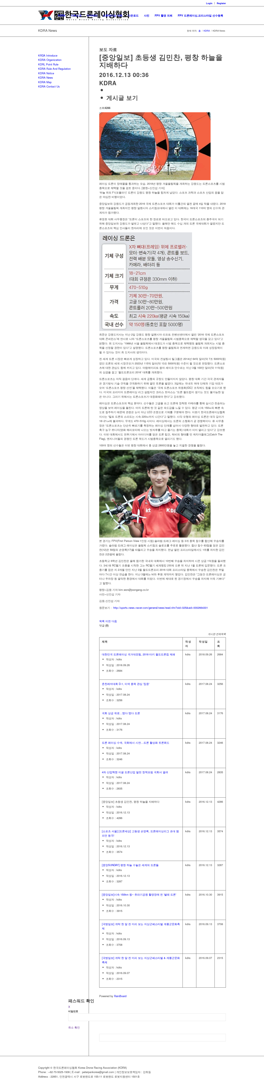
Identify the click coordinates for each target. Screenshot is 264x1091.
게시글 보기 (122, 97)
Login (209, 3)
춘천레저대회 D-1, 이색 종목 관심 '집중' (125, 684)
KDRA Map (45, 82)
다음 (114, 621)
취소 (71, 1027)
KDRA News (47, 30)
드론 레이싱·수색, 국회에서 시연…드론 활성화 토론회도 (135, 743)
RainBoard (120, 996)
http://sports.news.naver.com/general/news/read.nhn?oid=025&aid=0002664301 (160, 608)
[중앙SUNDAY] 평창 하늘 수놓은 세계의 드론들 (130, 865)
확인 (77, 1027)
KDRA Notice (46, 73)
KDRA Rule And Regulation (54, 69)
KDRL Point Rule (48, 64)
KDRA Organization (49, 60)
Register (221, 3)
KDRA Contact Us (49, 86)
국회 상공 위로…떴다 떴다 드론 (121, 713)
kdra (108, 83)
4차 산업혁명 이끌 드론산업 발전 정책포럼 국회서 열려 (135, 772)
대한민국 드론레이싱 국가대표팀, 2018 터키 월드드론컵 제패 (138, 654)
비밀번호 (73, 1011)
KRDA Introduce (47, 55)
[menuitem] (209, 3)
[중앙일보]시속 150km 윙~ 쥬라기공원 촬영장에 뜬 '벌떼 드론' (139, 894)
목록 (102, 621)
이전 (108, 621)
